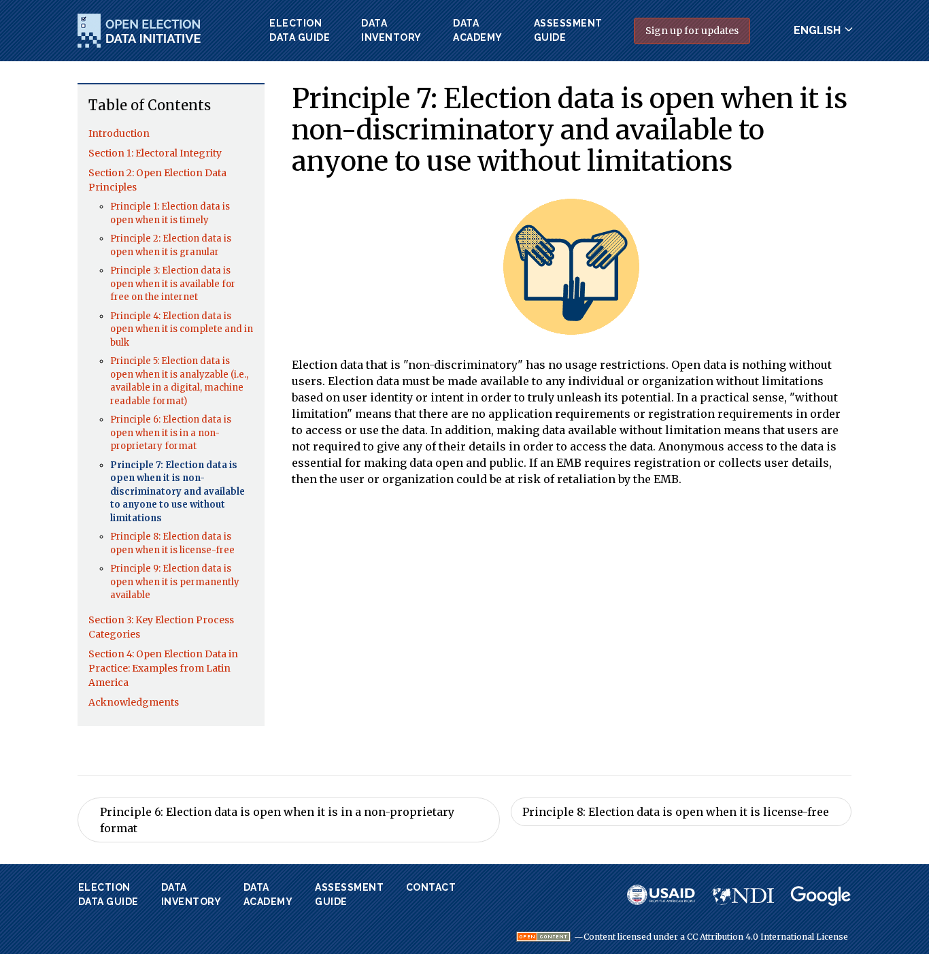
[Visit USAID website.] (661, 895)
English (817, 30)
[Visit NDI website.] (742, 895)
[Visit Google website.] (820, 896)
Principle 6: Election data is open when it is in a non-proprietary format (170, 433)
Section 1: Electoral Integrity (155, 153)
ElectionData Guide (299, 30)
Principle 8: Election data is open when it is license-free (675, 812)
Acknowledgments (133, 702)
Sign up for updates (692, 30)
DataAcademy (478, 30)
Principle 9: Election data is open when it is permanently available (174, 582)
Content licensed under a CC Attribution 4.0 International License (716, 937)
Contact (431, 887)
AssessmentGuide (568, 30)
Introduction (119, 133)
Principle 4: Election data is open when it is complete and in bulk (181, 329)
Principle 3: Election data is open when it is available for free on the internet (172, 284)
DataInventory (391, 30)
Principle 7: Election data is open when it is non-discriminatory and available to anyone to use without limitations (177, 491)
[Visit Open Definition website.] (543, 937)
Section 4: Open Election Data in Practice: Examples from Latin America (163, 668)
